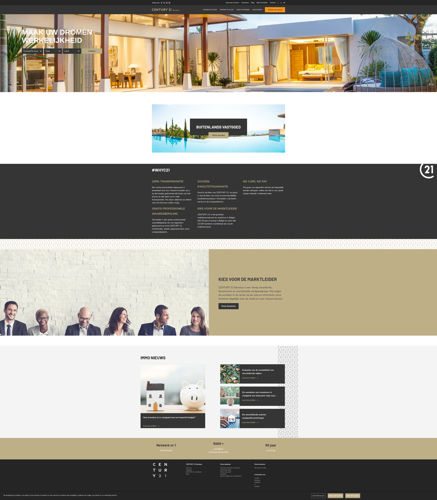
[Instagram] (167, 2)
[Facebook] (162, 2)
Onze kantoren (228, 306)
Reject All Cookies (335, 496)
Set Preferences (318, 496)
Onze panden (218, 135)
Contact (273, 3)
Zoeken (91, 51)
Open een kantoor (232, 3)
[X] (164, 2)
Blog (252, 3)
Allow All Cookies (353, 496)
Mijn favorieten (262, 3)
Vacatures (245, 3)
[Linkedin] (169, 2)
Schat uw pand (275, 9)
